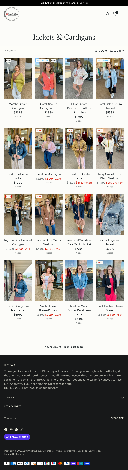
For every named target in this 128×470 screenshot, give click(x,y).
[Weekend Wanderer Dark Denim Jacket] (79, 214)
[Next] (109, 3)
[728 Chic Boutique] (11, 14)
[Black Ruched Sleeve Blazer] (110, 280)
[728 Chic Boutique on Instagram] (12, 430)
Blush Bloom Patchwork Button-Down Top (79, 108)
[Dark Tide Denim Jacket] (18, 148)
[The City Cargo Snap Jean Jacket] (18, 280)
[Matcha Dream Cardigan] (18, 78)
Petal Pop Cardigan (48, 174)
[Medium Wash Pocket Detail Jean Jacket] (79, 280)
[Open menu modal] (122, 14)
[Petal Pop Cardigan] (49, 148)
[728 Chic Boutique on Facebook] (6, 430)
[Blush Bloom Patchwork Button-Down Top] (79, 78)
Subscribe (117, 418)
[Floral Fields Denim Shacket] (110, 78)
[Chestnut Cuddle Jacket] (79, 148)
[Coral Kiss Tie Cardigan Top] (49, 78)
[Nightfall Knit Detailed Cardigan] (18, 214)
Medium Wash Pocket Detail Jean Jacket (79, 310)
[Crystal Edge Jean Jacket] (110, 214)
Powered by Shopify (14, 454)
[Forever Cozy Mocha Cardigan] (49, 214)
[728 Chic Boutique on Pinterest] (17, 430)
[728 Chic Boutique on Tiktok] (22, 430)
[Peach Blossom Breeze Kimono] (49, 280)
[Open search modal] (107, 14)
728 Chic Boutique (32, 451)
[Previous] (18, 3)
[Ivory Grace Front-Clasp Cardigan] (110, 148)
